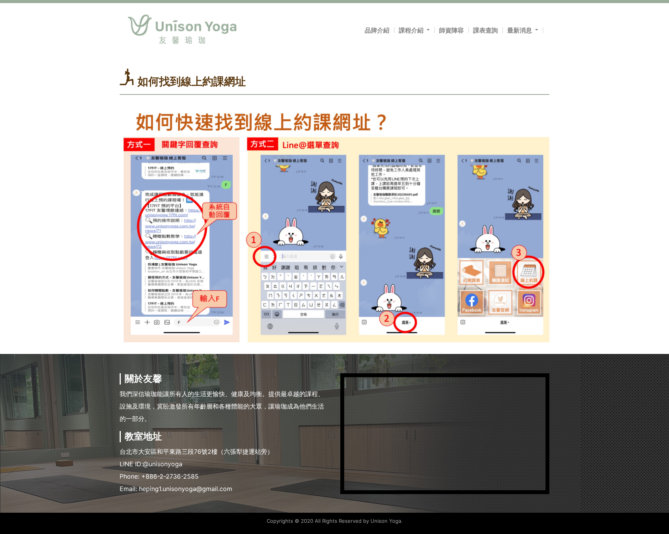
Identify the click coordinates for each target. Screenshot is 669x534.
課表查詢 (485, 30)
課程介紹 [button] (412, 30)
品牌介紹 (377, 30)
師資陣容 (451, 30)
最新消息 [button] (520, 30)
